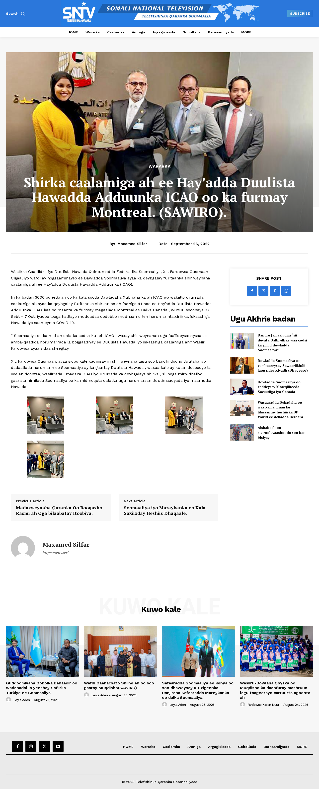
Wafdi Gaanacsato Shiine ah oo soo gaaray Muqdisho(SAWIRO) (119, 685)
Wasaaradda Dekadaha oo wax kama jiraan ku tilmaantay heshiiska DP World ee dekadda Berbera (280, 409)
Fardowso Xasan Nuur (263, 705)
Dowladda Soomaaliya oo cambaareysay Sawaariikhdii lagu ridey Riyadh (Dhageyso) (283, 365)
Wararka (160, 166)
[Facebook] (252, 291)
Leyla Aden (21, 700)
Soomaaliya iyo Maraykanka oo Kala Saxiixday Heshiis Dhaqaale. (165, 510)
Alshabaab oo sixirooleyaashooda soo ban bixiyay (282, 432)
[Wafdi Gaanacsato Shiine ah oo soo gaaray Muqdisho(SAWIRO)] (120, 651)
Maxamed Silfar (132, 244)
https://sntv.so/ (55, 553)
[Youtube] (58, 746)
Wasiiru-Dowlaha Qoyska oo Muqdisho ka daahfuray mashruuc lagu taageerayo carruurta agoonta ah (275, 690)
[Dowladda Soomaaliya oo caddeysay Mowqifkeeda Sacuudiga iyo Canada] (241, 387)
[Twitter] (263, 291)
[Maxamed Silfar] (23, 548)
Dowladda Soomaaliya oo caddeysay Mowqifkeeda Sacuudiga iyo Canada (279, 387)
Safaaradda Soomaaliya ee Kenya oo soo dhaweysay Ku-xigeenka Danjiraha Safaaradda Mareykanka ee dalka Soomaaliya (198, 690)
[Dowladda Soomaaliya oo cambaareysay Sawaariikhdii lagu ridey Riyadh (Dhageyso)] (241, 365)
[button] (16, 13)
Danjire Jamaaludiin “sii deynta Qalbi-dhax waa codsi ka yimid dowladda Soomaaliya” (282, 342)
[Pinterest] (275, 291)
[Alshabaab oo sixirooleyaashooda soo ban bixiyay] (241, 432)
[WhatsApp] (286, 291)
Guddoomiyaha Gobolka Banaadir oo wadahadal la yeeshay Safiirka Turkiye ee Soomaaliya (41, 688)
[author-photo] (9, 700)
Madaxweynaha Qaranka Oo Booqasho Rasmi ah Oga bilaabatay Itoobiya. (59, 510)
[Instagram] (30, 746)
